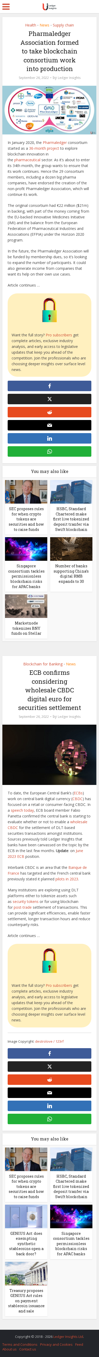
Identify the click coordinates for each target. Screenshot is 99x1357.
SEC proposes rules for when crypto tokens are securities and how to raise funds (26, 519)
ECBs (78, 792)
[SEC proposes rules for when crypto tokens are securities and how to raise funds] (26, 491)
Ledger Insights (69, 78)
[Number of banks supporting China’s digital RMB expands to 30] (71, 548)
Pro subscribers (59, 334)
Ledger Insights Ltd (68, 1336)
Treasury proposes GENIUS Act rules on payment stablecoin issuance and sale (26, 1300)
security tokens (26, 901)
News (44, 25)
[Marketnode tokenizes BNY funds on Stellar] (26, 605)
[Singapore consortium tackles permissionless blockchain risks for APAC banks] (26, 548)
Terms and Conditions (19, 1344)
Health (30, 25)
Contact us (27, 1349)
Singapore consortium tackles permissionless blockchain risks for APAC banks (26, 576)
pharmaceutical (27, 159)
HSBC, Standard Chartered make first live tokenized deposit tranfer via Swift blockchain (71, 519)
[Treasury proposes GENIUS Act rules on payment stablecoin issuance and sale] (26, 1272)
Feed (79, 1344)
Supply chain (63, 25)
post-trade (23, 907)
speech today (22, 810)
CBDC (77, 798)
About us (9, 1349)
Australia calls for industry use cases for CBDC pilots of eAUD (47, 1334)
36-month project (44, 148)
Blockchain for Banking (43, 663)
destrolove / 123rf (49, 1041)
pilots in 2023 (66, 878)
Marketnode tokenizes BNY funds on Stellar (26, 628)
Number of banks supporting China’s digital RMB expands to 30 (71, 573)
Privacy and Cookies (56, 1344)
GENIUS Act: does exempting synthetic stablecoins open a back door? (26, 1243)
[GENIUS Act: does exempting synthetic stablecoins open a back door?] (26, 1215)
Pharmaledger (55, 142)
